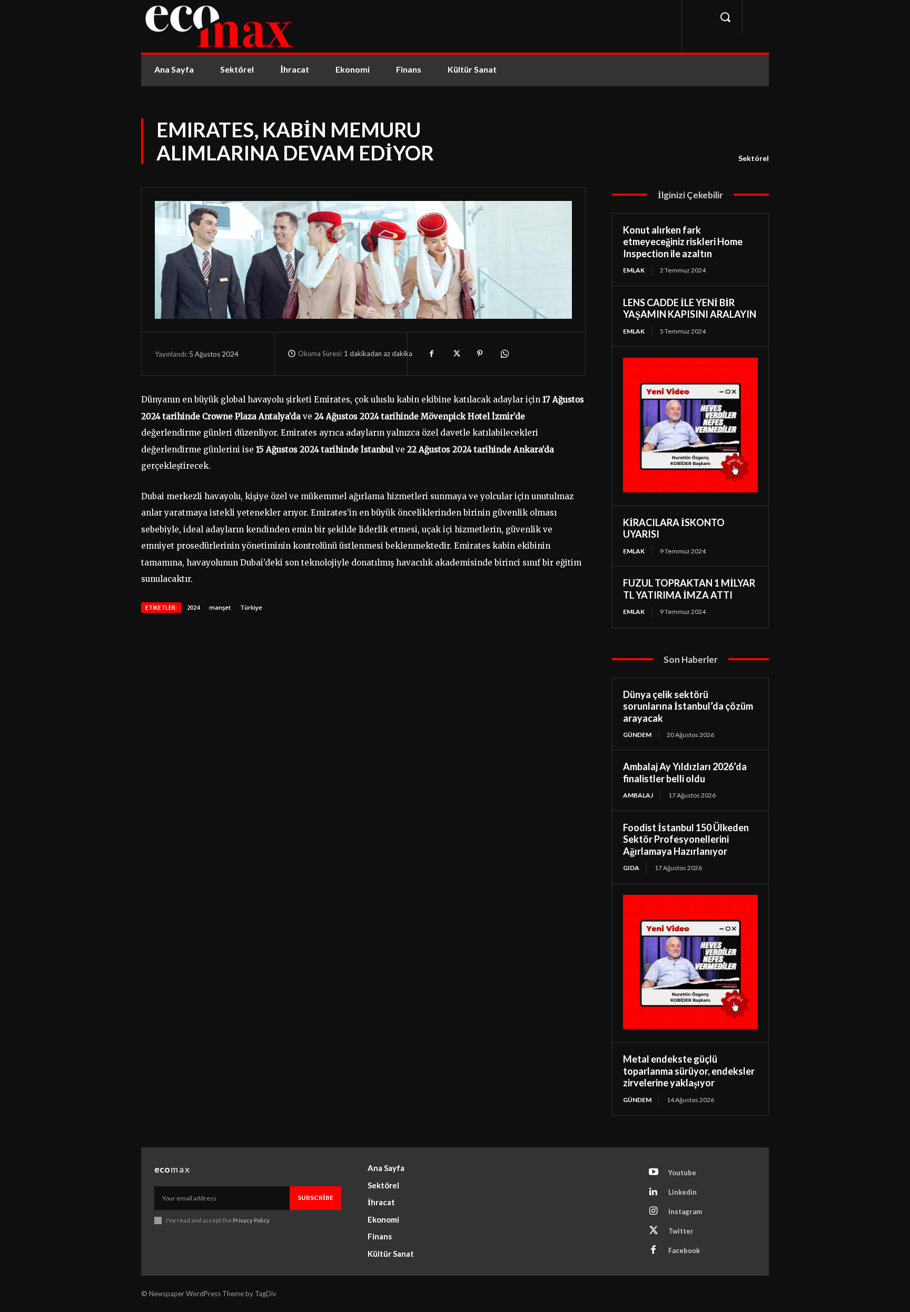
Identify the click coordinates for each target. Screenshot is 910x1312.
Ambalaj (638, 795)
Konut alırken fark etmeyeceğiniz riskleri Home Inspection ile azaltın (683, 241)
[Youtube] (653, 1172)
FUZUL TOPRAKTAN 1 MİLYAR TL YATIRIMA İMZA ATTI (689, 589)
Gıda (631, 868)
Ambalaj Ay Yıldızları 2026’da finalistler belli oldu (685, 772)
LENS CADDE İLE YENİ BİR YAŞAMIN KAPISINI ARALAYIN (689, 308)
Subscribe (315, 1198)
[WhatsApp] (504, 353)
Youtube (682, 1172)
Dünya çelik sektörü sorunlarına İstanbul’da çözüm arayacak (688, 706)
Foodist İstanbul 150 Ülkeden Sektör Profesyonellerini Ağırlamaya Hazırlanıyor (686, 839)
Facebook (684, 1250)
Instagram (685, 1211)
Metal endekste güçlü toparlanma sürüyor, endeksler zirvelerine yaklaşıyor (689, 1070)
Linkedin (682, 1192)
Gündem (637, 735)
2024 (193, 607)
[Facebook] (431, 353)
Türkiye (251, 607)
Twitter (681, 1231)
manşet (220, 607)
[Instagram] (653, 1211)
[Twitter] (455, 353)
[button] (725, 17)
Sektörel (753, 158)
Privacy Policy (251, 1220)
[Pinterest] (479, 353)
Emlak (634, 270)
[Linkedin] (653, 1192)
